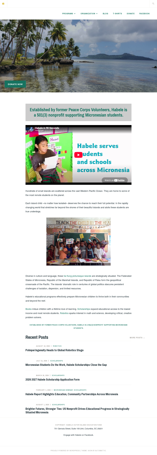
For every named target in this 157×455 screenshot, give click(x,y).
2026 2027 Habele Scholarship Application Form (53, 379)
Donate (131, 13)
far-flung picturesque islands (77, 275)
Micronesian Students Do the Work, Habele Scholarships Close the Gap (66, 365)
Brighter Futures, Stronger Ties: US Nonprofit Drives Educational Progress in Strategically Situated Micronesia (77, 410)
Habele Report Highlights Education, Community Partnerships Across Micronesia (72, 394)
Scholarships (83, 308)
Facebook (144, 13)
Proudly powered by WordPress (65, 450)
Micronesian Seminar (63, 390)
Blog (105, 13)
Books (29, 308)
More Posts (137, 337)
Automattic (100, 450)
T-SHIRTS (117, 13)
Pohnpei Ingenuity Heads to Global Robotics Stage (55, 350)
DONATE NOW (15, 84)
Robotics (64, 313)
